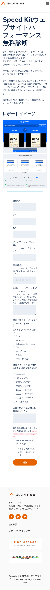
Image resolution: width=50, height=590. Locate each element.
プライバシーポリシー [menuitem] (19, 530)
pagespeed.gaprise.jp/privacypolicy (25, 434)
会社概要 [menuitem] (13, 524)
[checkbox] (24, 348)
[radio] (24, 336)
